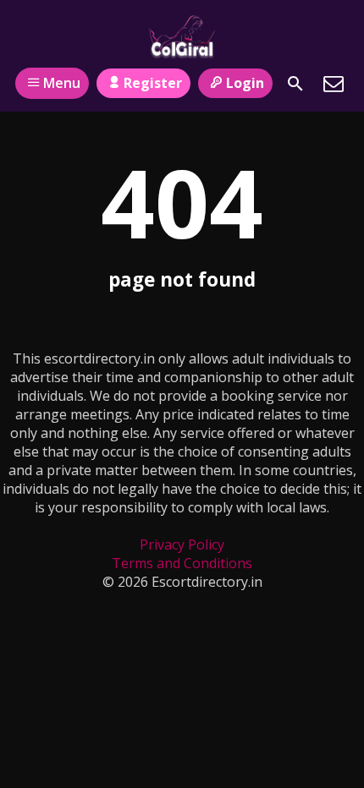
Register (153, 83)
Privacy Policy (182, 544)
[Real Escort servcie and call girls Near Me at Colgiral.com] (181, 36)
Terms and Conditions (182, 563)
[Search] (295, 83)
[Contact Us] (333, 83)
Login (245, 83)
